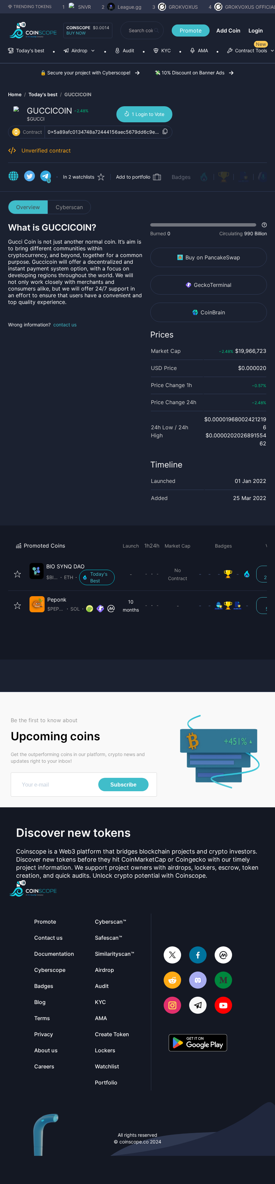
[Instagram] (172, 1005)
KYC (100, 1002)
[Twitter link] (29, 177)
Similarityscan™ (114, 953)
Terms (42, 1018)
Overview (28, 207)
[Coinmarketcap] (223, 955)
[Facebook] (198, 955)
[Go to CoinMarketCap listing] (111, 609)
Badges (181, 177)
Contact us (48, 937)
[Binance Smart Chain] (16, 132)
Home (14, 94)
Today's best (43, 94)
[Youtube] (223, 1005)
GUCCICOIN (77, 94)
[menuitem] (26, 51)
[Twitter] (172, 955)
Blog (40, 1002)
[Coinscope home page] (33, 30)
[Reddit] (172, 980)
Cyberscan (69, 207)
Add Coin (228, 30)
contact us (64, 324)
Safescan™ (108, 937)
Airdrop (104, 970)
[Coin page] (73, 574)
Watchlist (107, 1066)
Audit (102, 986)
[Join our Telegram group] (198, 1005)
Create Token (112, 1034)
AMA (101, 1018)
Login (256, 30)
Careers (44, 1066)
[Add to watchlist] (17, 574)
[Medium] (223, 980)
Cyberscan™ (110, 921)
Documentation (54, 953)
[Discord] (198, 980)
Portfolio (106, 1082)
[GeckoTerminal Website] (100, 609)
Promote (191, 30)
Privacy (43, 1034)
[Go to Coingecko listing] (89, 609)
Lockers (105, 1050)
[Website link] (13, 177)
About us (46, 1050)
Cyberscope (49, 970)
